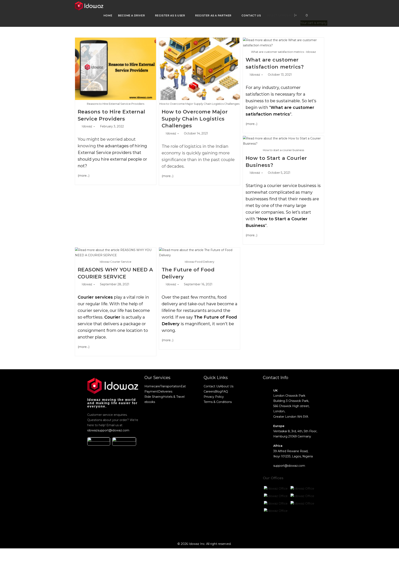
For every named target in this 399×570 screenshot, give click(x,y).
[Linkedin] (302, 526)
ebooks (149, 402)
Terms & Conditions (218, 402)
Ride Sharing (153, 397)
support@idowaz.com (289, 466)
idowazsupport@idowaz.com (108, 430)
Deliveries (165, 391)
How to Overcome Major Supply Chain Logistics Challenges (195, 119)
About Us (226, 386)
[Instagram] (290, 526)
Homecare (152, 386)
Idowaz (87, 126)
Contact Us (212, 386)
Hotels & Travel (174, 397)
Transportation (170, 386)
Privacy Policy (214, 397)
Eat (183, 386)
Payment (151, 391)
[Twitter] (279, 526)
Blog (218, 391)
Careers (209, 391)
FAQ (225, 391)
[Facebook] (268, 526)
